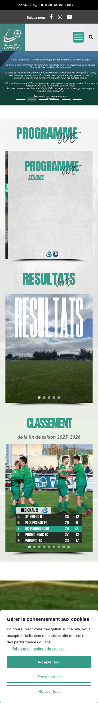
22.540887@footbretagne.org (53, 5)
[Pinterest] (68, 17)
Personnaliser (49, 677)
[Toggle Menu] (78, 37)
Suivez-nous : (40, 16)
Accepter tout (49, 662)
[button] (49, 78)
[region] (49, 656)
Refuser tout (49, 691)
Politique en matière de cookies (38, 648)
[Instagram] (59, 17)
